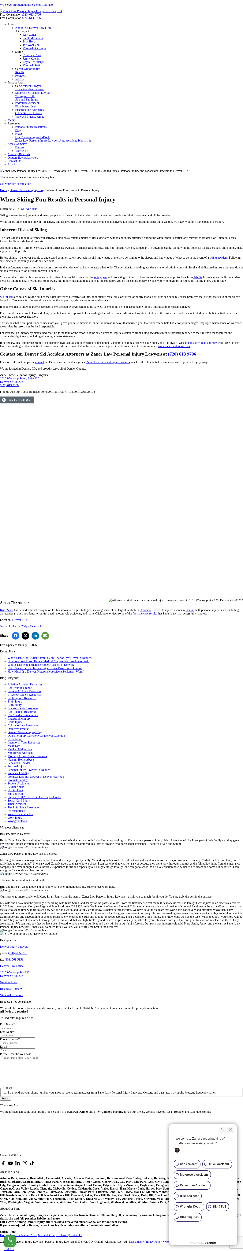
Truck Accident (17, 804)
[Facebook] (3, 1165)
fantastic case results (145, 613)
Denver (189, 610)
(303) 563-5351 (14, 959)
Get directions (8, 982)
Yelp (25, 626)
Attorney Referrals (57, 1235)
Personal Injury (17, 766)
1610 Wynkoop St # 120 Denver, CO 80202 (14, 974)
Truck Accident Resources (23, 807)
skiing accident (218, 257)
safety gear (100, 277)
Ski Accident (29, 208)
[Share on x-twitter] (25, 636)
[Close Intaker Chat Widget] (230, 1130)
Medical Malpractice (20, 749)
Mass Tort (14, 745)
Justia (3, 626)
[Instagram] (25, 1165)
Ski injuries (6, 296)
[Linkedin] (18, 1165)
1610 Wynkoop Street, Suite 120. (20, 378)
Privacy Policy (153, 1241)
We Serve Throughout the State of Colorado (26, 4)
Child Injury (15, 722)
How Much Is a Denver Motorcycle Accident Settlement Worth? (46, 671)
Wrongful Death (17, 821)
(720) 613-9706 (31, 14)
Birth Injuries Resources (22, 698)
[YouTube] (10, 1165)
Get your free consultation (15, 183)
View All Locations (11, 995)
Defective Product (18, 728)
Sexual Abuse (16, 786)
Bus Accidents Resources (23, 708)
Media (42, 1235)
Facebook (36, 626)
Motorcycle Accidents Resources (27, 756)
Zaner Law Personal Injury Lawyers (108, 362)
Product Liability (18, 780)
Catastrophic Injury (19, 718)
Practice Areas (28, 1235)
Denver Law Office (12, 966)
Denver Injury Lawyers (14, 946)
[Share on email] (45, 636)
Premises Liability (18, 773)
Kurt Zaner (6, 610)
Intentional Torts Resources (24, 742)
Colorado (145, 610)
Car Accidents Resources (23, 715)
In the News (15, 739)
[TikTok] (32, 1165)
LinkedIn (14, 626)
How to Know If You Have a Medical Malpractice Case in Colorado (48, 661)
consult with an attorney (202, 342)
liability (197, 277)
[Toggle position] (222, 1130)
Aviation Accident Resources (25, 684)
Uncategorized (16, 810)
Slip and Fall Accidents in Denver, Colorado (34, 797)
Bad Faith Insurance (20, 687)
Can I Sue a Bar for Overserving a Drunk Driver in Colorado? (45, 668)
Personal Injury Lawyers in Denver (29, 769)
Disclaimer (136, 1241)
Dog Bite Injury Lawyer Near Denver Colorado (36, 735)
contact (39, 362)
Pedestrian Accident (19, 763)
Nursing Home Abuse (21, 759)
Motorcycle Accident (20, 752)
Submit (5, 1098)
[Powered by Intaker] (210, 1243)
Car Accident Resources (22, 711)
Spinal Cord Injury (19, 800)
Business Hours (10, 988)
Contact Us (75, 1235)
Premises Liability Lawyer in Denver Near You (36, 776)
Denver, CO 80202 (11, 381)
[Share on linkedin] (35, 636)
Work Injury (15, 817)
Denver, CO (19, 620)
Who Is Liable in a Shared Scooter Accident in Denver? (41, 664)
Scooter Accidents (18, 783)
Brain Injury (15, 701)
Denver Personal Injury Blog (27, 190)
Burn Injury (15, 705)
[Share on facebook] (15, 636)
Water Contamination (20, 814)
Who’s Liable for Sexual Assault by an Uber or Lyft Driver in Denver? (50, 657)
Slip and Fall (15, 793)
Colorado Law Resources (23, 725)
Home (3, 190)
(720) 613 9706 (182, 354)
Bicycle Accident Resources (24, 691)
